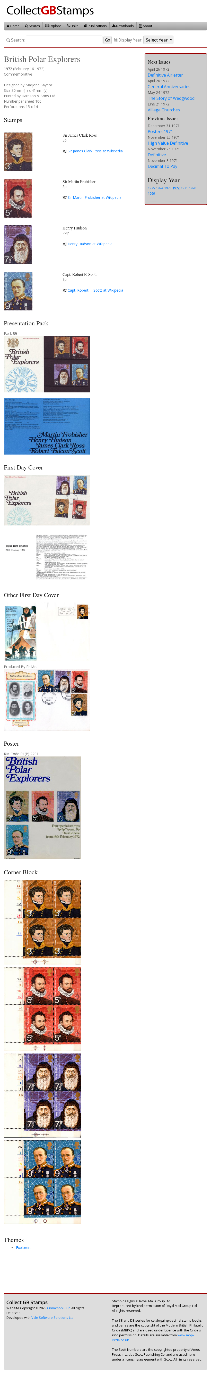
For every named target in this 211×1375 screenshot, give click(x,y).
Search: (17, 40)
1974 (159, 188)
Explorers (23, 1247)
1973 (167, 188)
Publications (97, 25)
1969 (151, 193)
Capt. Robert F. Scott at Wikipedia (95, 290)
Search (34, 25)
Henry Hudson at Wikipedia (90, 243)
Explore (55, 25)
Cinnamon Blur (58, 1308)
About (147, 25)
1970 (192, 188)
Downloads (124, 25)
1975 (151, 188)
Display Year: (129, 40)
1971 (184, 188)
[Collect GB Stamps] (52, 10)
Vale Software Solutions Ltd (52, 1317)
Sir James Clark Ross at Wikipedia (95, 151)
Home (15, 25)
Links (74, 25)
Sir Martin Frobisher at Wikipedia (94, 197)
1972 (176, 188)
